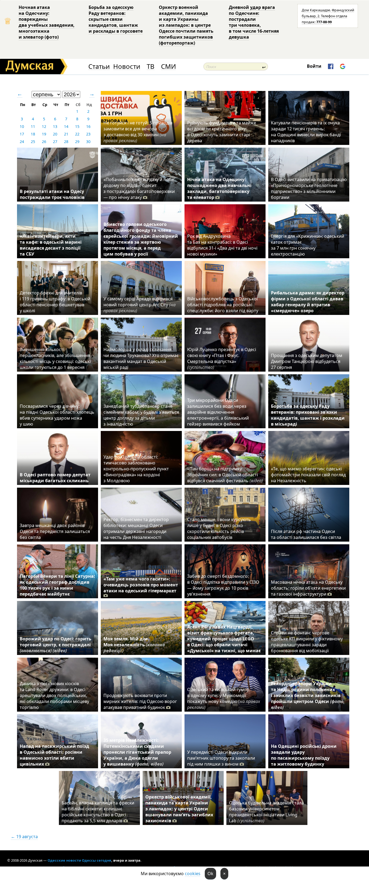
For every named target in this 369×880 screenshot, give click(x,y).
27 (55, 141)
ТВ (151, 66)
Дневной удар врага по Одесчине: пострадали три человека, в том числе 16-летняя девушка (254, 22)
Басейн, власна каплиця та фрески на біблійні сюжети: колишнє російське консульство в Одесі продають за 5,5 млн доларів (98, 812)
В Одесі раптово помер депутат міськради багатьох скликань (55, 478)
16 (88, 126)
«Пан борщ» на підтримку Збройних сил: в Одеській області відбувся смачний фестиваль (225, 475)
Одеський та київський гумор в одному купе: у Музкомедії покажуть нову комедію (223, 698)
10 (22, 126)
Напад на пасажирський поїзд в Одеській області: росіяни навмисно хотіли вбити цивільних (54, 755)
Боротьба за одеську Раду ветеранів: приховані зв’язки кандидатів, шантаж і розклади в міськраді (308, 415)
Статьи (99, 66)
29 (77, 141)
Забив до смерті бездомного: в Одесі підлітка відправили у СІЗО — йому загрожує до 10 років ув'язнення (223, 585)
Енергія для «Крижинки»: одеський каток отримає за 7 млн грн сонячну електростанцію (307, 245)
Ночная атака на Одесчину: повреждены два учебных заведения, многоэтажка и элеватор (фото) (47, 22)
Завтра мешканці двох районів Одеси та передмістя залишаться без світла (55, 531)
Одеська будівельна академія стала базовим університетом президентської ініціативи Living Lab (266, 812)
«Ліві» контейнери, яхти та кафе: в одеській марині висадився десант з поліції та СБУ (51, 245)
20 (55, 134)
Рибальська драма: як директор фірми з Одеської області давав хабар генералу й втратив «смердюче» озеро (307, 302)
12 (44, 126)
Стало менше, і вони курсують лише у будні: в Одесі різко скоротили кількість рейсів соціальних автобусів (219, 528)
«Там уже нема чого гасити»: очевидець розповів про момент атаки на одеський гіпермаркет (140, 585)
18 (33, 134)
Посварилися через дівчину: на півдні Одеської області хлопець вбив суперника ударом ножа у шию (57, 415)
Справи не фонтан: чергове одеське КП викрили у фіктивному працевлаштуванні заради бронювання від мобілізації (307, 642)
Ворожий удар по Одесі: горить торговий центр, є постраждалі (55, 645)
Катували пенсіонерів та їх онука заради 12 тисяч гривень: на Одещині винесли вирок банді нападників (306, 132)
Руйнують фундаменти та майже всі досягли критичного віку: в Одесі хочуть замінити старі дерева (221, 132)
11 (33, 126)
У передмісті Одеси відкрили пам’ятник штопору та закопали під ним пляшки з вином (221, 758)
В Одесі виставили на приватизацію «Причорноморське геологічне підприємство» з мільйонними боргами (309, 188)
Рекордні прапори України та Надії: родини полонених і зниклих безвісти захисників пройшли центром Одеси (308, 695)
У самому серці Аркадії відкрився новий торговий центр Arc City (139, 305)
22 (77, 134)
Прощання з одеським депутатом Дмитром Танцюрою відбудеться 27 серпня (306, 361)
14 (66, 126)
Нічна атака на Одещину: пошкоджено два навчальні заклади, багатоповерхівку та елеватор (219, 188)
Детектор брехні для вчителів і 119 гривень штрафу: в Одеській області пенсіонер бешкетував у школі (55, 302)
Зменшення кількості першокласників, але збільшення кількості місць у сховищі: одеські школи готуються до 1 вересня (55, 358)
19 (44, 134)
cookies (192, 873)
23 (88, 134)
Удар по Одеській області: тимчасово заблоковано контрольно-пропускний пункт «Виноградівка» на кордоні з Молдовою (136, 469)
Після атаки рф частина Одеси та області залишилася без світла (306, 534)
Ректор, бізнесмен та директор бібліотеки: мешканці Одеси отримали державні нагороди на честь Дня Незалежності (136, 528)
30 (88, 141)
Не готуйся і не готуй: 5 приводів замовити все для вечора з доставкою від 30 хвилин (137, 132)
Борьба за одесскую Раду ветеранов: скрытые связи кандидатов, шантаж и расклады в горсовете (116, 19)
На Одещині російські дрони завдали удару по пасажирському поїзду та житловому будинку (304, 755)
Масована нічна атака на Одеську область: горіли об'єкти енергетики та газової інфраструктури (308, 588)
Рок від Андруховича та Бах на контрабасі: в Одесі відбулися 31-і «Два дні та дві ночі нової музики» (222, 245)
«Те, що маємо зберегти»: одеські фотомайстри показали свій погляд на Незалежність (308, 475)
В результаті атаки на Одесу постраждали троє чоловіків (52, 194)
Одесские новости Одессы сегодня (79, 860)
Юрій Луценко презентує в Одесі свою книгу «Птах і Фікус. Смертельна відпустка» (221, 358)
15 (77, 126)
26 (44, 141)
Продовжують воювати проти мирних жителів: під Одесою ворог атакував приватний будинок (140, 701)
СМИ (168, 66)
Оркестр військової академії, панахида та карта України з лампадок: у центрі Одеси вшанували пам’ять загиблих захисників (179, 809)
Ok (210, 873)
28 (66, 141)
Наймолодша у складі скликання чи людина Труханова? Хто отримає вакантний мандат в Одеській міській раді (141, 358)
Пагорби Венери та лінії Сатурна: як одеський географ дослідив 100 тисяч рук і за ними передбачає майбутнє (57, 585)
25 (33, 141)
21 (66, 134)
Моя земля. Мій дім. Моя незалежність (134, 645)
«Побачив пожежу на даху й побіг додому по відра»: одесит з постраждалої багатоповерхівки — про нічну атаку (139, 188)
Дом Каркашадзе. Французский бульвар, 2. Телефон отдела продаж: (328, 16)
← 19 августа (24, 837)
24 (22, 141)
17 (22, 134)
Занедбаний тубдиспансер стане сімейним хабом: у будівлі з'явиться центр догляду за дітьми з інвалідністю (141, 415)
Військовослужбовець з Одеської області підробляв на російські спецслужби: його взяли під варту (222, 305)
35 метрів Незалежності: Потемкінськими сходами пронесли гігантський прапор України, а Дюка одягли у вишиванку (137, 752)
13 (55, 126)
